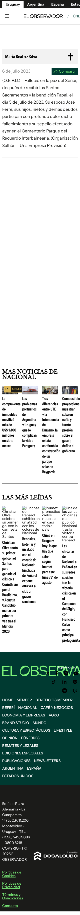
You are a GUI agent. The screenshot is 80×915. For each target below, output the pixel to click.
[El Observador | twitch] (75, 690)
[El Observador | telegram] (64, 690)
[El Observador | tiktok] (53, 682)
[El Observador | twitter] (48, 673)
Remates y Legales (20, 745)
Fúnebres (30, 738)
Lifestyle (63, 730)
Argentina (13, 768)
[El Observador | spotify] (75, 682)
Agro (54, 715)
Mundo (39, 722)
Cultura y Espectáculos (26, 730)
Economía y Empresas (23, 715)
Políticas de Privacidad (11, 885)
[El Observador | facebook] (56, 673)
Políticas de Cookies (11, 874)
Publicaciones (16, 760)
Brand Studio (15, 722)
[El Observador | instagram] (66, 673)
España (34, 768)
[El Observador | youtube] (76, 673)
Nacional (27, 707)
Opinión (10, 738)
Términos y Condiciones (12, 896)
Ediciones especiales (22, 753)
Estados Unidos (17, 776)
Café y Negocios (57, 707)
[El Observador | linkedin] (64, 682)
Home (7, 700)
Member (24, 700)
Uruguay (13, 4)
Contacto (10, 905)
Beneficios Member (54, 700)
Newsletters (47, 760)
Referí (8, 707)
